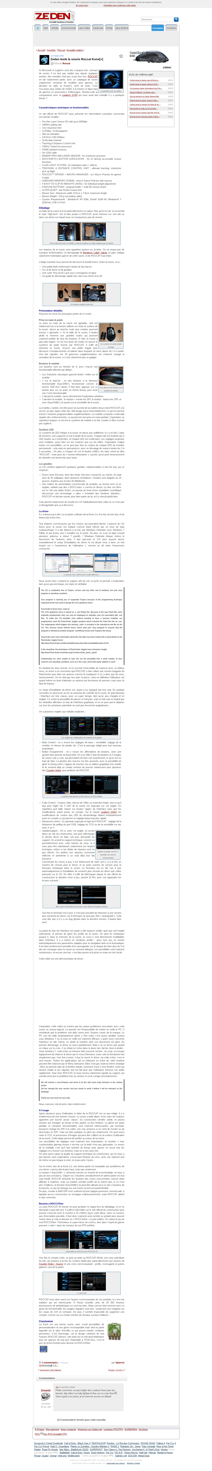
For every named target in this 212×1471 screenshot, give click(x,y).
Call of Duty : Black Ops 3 (77, 1443)
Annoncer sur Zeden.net (90, 1429)
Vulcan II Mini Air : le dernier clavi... (143, 92)
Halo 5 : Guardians (59, 1446)
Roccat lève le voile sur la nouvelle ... (144, 108)
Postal (37, 1456)
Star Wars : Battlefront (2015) (73, 1449)
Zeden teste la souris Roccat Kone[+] (76, 59)
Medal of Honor (165, 1452)
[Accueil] (38, 28)
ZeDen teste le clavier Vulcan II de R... (144, 84)
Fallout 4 (160, 1443)
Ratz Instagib (148, 1446)
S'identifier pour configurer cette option (120, 5)
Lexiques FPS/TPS (113, 1429)
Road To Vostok (50, 1449)
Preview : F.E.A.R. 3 (115, 1370)
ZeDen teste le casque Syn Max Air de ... (145, 104)
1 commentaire (49, 1362)
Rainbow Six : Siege (130, 1446)
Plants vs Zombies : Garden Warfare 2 (89, 1446)
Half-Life (143, 1452)
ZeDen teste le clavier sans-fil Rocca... (144, 80)
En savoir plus (82, 5)
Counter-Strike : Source (51, 1264)
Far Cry (109, 1452)
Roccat (61, 50)
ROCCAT (93, 76)
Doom (87, 1452)
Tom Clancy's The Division (117, 1449)
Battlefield (65, 1452)
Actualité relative (75, 50)
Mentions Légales (133, 1463)
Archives (143, 1429)
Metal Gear (143, 1456)
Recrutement (52, 1429)
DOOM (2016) (148, 1443)
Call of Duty (76, 1452)
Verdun (164, 1449)
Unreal (53, 1456)
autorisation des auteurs (116, 1463)
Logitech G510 (108, 812)
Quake (45, 1456)
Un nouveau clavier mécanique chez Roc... (146, 88)
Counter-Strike (53, 770)
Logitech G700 (69, 95)
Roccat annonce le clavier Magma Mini (144, 96)
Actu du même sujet (141, 74)
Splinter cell (121, 1456)
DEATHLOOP (99, 1443)
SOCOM (132, 1456)
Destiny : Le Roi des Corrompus (123, 1443)
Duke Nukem (98, 1452)
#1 (57, 1387)
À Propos (39, 1429)
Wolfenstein (74, 1456)
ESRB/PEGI (131, 1429)
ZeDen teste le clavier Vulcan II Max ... (144, 100)
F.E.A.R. (119, 1452)
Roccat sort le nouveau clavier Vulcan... (145, 117)
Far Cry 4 (171, 1443)
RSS (37, 1434)
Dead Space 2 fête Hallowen (50, 1370)
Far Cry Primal (41, 1446)
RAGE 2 (115, 1446)
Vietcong (62, 1456)
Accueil (41, 50)
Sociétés (51, 50)
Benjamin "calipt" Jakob (95, 252)
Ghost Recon (131, 1452)
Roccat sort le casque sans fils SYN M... (145, 113)
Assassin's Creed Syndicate (48, 1443)
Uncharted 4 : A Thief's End (145, 1449)
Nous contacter (68, 1429)
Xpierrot (119, 1362)
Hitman (152, 1452)
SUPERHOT (96, 1449)
